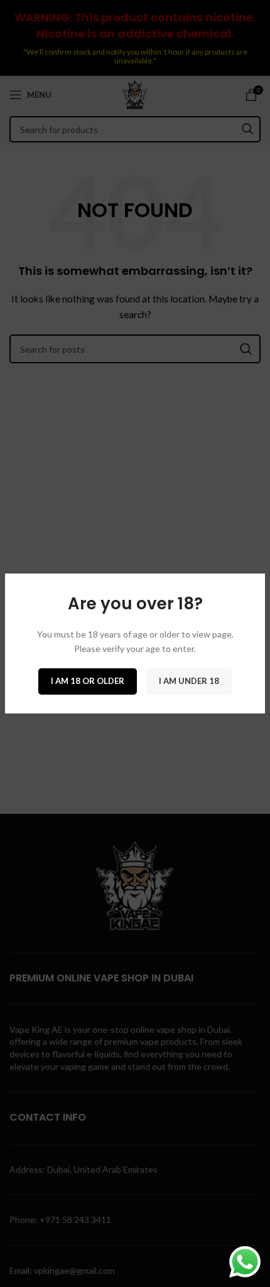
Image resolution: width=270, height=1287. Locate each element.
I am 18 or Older (87, 681)
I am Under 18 (189, 681)
